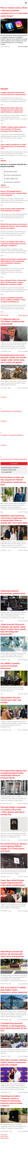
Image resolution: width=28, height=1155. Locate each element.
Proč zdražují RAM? (6, 472)
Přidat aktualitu (5, 1138)
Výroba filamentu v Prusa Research (11, 411)
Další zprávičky (4, 315)
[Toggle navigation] (25, 3)
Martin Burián (4, 1019)
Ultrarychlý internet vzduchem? (10, 467)
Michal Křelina (4, 803)
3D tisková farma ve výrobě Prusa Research (14, 459)
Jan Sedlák (3, 840)
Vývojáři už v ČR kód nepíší (8, 469)
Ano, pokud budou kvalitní (10, 171)
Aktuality (4, 88)
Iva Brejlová (4, 550)
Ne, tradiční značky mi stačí (11, 178)
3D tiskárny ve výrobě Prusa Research (12, 435)
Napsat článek (4, 1136)
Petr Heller (4, 388)
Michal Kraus (4, 983)
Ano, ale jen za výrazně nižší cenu (12, 175)
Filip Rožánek (4, 351)
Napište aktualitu (22, 315)
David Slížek (4, 46)
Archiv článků (4, 1134)
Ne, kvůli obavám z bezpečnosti (12, 182)
